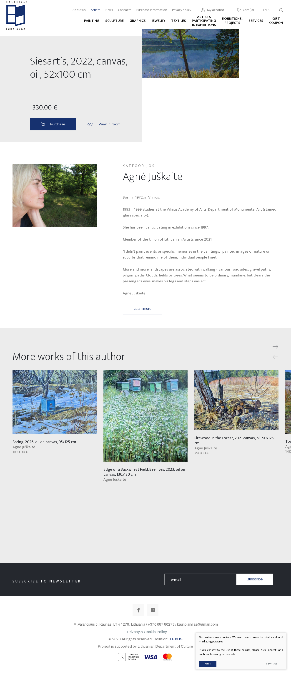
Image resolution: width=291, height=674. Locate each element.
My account (215, 10)
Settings (271, 664)
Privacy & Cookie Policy (147, 632)
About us (79, 10)
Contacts (124, 10)
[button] (275, 347)
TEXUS (176, 639)
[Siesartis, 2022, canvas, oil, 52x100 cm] (190, 53)
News (109, 10)
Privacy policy (181, 10)
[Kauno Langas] (16, 18)
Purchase (57, 124)
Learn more (142, 309)
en (265, 10)
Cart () (248, 10)
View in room (109, 124)
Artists (95, 10)
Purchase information (151, 10)
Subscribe (255, 579)
